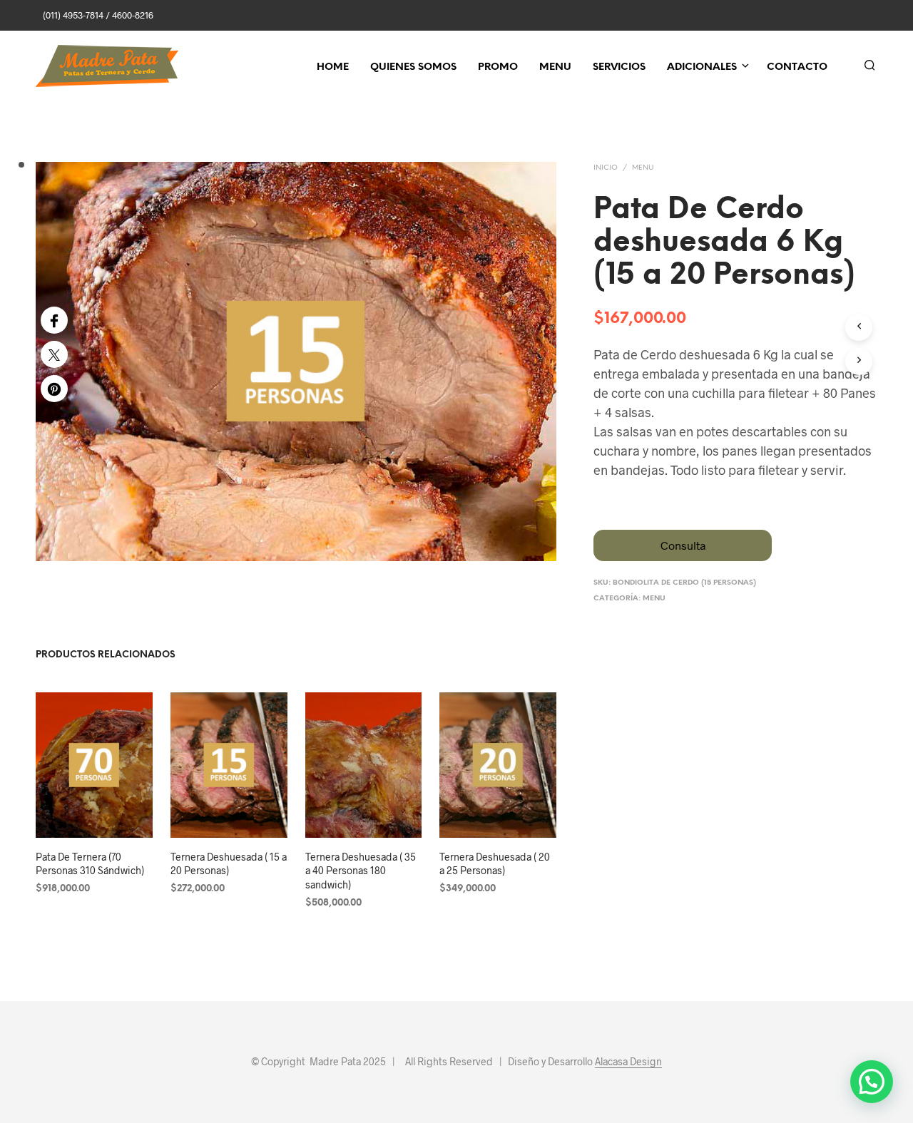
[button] (871, 1081)
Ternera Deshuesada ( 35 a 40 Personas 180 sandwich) (360, 871)
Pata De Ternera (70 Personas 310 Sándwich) (90, 864)
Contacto (797, 67)
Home (333, 67)
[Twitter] (54, 354)
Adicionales (702, 67)
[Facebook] (54, 320)
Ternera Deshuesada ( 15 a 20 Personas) (228, 864)
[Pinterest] (54, 388)
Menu (555, 67)
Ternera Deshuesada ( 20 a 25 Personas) (494, 864)
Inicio (605, 168)
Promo (498, 67)
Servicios (619, 67)
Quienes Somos (413, 67)
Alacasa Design (628, 1061)
